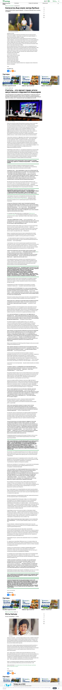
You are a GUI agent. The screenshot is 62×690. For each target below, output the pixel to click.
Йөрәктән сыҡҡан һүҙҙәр (55, 1)
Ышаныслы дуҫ (45, 3)
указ (36, 251)
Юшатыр (6, 1)
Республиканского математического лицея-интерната (17, 198)
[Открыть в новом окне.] (9, 71)
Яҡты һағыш (16, 3)
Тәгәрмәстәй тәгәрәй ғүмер (33, 3)
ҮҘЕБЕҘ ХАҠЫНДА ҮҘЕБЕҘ (48, 1)
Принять (54, 688)
